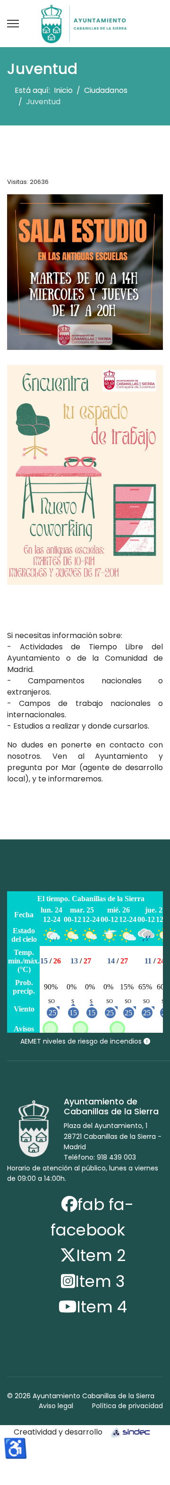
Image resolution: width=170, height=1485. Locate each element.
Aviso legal (56, 1405)
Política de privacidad (127, 1405)
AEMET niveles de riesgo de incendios (82, 1041)
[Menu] (13, 23)
